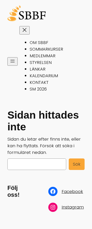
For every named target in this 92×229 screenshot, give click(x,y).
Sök (76, 164)
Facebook (72, 191)
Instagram (73, 207)
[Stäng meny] (24, 30)
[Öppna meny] (12, 61)
